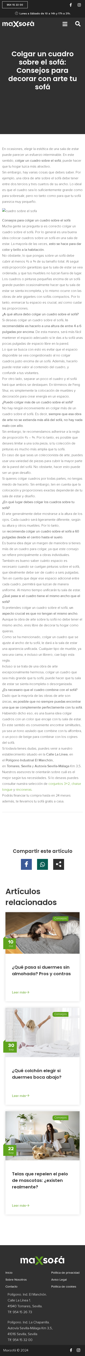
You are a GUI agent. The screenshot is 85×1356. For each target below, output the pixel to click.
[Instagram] (79, 4)
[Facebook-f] (70, 4)
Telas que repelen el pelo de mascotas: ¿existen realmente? (40, 1180)
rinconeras (24, 789)
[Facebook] (71, 1350)
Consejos (60, 918)
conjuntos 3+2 (59, 783)
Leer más (19, 992)
